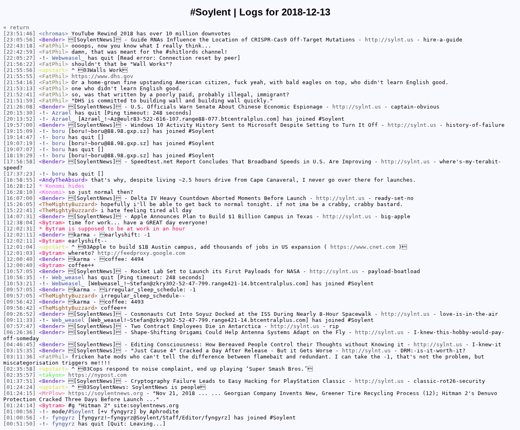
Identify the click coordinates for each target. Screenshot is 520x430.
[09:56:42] (19, 302)
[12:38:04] (19, 222)
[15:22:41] (19, 210)
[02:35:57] (19, 375)
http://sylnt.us (389, 40)
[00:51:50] (19, 424)
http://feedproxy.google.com (141, 253)
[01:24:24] (19, 387)
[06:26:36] (19, 332)
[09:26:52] (19, 314)
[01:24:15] (19, 393)
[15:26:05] (19, 204)
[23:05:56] (19, 40)
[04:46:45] (19, 344)
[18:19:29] (19, 155)
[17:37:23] (19, 174)
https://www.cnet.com (362, 247)
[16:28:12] (19, 186)
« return (16, 27)
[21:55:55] (19, 76)
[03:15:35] (19, 350)
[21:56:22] (19, 64)
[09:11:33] (19, 320)
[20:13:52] (19, 119)
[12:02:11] (19, 235)
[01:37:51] (19, 381)
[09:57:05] (19, 290)
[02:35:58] (19, 369)
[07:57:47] (19, 326)
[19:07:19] (19, 143)
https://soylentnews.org (105, 393)
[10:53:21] (19, 283)
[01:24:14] (19, 405)
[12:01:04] (19, 247)
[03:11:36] (19, 357)
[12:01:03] (19, 253)
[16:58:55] (19, 180)
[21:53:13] (19, 88)
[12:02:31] (19, 229)
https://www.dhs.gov (102, 76)
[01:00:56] (19, 411)
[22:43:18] (19, 46)
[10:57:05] (19, 271)
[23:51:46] (19, 33)
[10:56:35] (19, 277)
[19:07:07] (19, 149)
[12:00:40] (19, 259)
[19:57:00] (19, 125)
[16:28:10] (19, 192)
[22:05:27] (19, 58)
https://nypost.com (97, 375)
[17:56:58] (19, 162)
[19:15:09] (19, 131)
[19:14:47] (19, 137)
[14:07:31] (19, 216)
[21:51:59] (19, 101)
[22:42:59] (19, 52)
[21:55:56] (19, 70)
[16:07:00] (19, 198)
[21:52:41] (19, 94)
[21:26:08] (19, 107)
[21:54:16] (19, 82)
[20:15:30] (19, 113)
